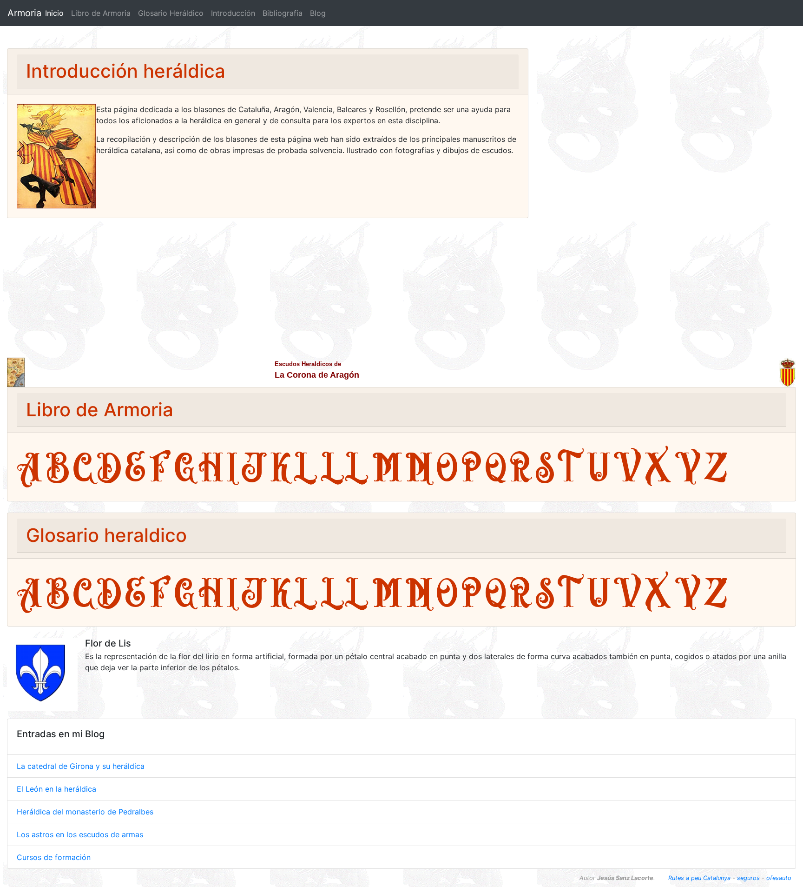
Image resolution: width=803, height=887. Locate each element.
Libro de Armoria (101, 13)
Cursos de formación (54, 857)
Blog (318, 13)
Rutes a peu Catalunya (699, 877)
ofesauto (778, 877)
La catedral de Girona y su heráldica (81, 766)
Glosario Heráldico (171, 13)
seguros (748, 877)
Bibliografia (283, 13)
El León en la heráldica (56, 789)
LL (345, 467)
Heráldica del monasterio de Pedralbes (85, 811)
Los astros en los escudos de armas (80, 834)
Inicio (56, 13)
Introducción (233, 13)
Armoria (24, 13)
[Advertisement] (401, 288)
